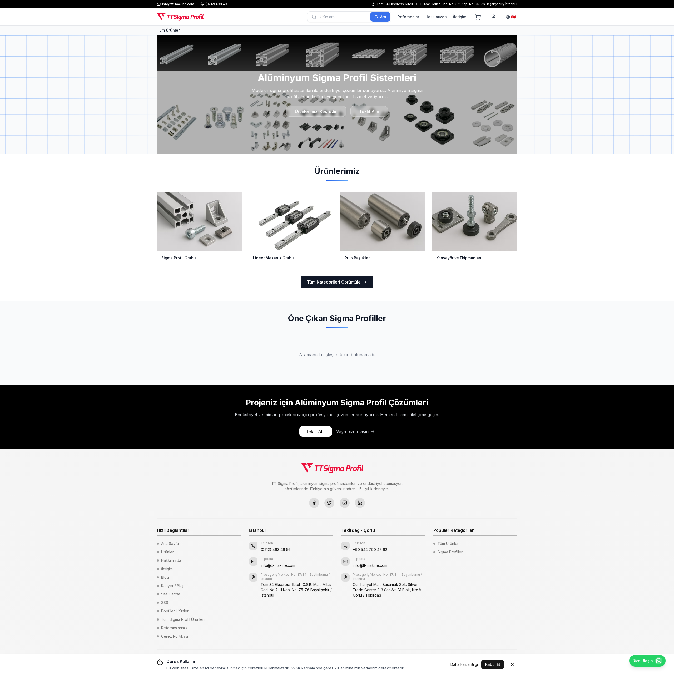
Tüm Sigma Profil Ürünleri (183, 619)
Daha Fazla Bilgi (464, 664)
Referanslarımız (174, 628)
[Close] (512, 664)
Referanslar (408, 16)
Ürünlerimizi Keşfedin (316, 111)
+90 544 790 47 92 (370, 549)
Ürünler (167, 552)
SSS (164, 602)
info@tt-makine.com (278, 565)
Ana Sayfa (170, 543)
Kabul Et (492, 664)
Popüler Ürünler (175, 611)
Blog (165, 577)
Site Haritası (171, 594)
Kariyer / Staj (172, 585)
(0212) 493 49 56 (276, 549)
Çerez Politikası (174, 636)
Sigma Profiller (450, 552)
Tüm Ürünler (168, 30)
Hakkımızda (436, 16)
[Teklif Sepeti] (478, 17)
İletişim (459, 16)
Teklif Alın (369, 111)
